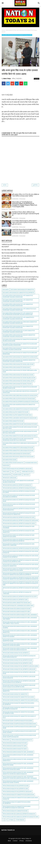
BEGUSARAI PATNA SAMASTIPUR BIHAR (13, 421)
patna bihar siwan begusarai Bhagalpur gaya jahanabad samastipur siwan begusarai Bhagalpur (20, 649)
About (9, 840)
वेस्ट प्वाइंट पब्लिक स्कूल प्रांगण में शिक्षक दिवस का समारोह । (16, 250)
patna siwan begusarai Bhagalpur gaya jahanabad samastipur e (18, 760)
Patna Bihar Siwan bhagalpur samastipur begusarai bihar (20, 700)
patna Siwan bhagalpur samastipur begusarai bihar (18, 794)
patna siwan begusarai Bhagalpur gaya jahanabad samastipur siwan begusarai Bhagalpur (18, 773)
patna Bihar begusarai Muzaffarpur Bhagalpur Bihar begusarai (19, 491)
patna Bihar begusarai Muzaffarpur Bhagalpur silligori (20, 596)
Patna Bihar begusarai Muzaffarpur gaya (15, 599)
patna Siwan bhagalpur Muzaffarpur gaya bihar (17, 791)
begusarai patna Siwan (9, 459)
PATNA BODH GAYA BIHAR (9, 477)
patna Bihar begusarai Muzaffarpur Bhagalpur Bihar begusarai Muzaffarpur (19, 496)
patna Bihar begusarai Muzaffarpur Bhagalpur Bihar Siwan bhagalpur (19, 505)
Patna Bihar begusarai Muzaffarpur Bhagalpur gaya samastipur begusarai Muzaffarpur (18, 540)
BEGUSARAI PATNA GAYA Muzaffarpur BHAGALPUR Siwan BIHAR (20, 401)
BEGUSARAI (6, 289)
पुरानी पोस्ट (35, 185)
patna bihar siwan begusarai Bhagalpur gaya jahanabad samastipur (20, 631)
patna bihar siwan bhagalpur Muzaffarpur (16, 652)
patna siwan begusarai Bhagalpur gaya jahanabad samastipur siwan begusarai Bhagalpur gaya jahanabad (20, 777)
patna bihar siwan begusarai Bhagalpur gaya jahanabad (20, 614)
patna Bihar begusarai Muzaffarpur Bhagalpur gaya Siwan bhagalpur (20, 552)
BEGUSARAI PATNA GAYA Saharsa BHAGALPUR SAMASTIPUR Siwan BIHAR (19, 405)
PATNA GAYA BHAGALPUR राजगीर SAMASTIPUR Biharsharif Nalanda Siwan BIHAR (18, 481)
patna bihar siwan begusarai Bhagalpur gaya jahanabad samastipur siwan (20, 640)
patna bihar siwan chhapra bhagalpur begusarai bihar (19, 723)
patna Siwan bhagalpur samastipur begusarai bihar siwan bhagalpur (20, 798)
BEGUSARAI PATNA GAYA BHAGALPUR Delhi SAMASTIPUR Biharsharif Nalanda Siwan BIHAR (18, 327)
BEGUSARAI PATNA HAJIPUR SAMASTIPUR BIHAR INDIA (17, 415)
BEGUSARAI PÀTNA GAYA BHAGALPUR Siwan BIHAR (16, 453)
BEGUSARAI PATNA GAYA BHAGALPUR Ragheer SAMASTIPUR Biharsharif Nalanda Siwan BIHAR (19, 335)
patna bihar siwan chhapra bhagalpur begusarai (17, 720)
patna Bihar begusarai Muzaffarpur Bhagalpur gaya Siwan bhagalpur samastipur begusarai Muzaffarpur (20, 574)
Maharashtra (7, 474)
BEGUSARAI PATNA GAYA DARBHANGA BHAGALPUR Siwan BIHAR (20, 395)
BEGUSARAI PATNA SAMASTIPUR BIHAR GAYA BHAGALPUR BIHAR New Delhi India (20, 427)
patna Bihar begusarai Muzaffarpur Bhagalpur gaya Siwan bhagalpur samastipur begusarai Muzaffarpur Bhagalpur (20, 578)
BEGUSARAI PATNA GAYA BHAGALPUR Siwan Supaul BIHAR (18, 381)
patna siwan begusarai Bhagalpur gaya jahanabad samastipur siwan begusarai (18, 768)
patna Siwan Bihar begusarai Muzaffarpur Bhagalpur (19, 813)
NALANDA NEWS (17, 474)
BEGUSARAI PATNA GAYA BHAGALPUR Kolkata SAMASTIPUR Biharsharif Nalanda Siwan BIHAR (19, 331)
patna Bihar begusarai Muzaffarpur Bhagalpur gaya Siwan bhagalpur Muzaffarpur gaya (20, 561)
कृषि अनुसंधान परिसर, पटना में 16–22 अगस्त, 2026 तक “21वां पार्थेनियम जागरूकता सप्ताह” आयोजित (25, 195)
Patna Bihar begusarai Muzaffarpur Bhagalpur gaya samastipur (18, 531)
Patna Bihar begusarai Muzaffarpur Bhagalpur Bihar (19, 488)
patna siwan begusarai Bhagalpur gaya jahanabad (18, 752)
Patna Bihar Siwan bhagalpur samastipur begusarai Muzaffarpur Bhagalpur (18, 708)
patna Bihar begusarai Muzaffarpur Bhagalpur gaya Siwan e (20, 588)
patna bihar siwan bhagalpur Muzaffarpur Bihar (17, 660)
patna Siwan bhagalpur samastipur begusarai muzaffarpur (16, 802)
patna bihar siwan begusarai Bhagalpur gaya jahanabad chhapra (20, 627)
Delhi (12, 471)
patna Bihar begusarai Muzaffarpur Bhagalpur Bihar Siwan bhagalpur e (19, 509)
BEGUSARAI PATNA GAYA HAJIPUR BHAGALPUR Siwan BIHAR (19, 398)
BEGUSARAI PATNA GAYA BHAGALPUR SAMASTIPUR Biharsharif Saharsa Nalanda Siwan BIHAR (20, 344)
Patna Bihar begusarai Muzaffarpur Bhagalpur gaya (18, 517)
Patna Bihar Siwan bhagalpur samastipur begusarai (18, 697)
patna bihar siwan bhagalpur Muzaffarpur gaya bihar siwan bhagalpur (19, 677)
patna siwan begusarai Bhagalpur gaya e (15, 749)
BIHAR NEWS (6, 465)
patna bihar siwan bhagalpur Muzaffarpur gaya (17, 663)
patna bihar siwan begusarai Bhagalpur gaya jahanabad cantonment (20, 618)
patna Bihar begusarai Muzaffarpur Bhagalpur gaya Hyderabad (18, 527)
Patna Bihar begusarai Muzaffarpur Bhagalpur (17, 485)
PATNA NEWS (6, 740)
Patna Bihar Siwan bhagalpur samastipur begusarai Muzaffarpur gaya (18, 712)
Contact (15, 840)
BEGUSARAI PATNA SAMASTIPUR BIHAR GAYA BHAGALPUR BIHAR (20, 424)
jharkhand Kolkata (27, 471)
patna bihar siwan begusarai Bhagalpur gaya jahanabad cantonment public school (20, 622)
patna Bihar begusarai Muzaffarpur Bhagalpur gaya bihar (20, 520)
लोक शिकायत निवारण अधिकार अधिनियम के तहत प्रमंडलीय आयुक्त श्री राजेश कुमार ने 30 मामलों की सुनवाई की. (25, 213)
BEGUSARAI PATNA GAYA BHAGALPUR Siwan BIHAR (16, 367)
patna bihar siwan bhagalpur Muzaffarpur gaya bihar (19, 669)
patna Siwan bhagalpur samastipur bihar (15, 811)
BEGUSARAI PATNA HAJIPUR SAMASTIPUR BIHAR (15, 412)
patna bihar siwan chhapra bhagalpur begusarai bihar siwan (19, 727)
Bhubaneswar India (31, 462)
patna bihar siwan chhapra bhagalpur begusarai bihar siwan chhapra (19, 731)
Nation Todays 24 (26, 838)
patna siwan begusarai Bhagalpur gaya (14, 746)
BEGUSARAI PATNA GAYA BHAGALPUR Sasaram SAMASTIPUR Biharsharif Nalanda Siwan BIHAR (19, 360)
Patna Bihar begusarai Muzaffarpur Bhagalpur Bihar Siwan (19, 500)
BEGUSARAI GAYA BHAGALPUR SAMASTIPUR (22, 289)
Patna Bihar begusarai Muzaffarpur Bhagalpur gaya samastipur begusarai (18, 536)
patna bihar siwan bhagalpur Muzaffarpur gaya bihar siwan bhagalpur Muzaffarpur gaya (19, 686)
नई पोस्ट (5, 185)
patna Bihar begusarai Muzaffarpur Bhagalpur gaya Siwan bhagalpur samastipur (20, 565)
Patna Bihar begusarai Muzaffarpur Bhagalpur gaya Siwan (20, 548)
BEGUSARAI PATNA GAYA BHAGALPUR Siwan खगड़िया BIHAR (18, 364)
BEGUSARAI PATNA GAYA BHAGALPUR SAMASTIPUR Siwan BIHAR (17, 34)
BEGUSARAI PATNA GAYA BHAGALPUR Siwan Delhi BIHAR (18, 374)
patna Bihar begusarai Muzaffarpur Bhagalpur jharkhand (17, 593)
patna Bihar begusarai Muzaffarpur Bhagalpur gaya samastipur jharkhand (18, 544)
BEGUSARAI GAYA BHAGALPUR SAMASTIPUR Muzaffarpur (18, 292)
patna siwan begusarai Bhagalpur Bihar (15, 743)
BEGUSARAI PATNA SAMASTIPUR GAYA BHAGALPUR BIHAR (18, 447)
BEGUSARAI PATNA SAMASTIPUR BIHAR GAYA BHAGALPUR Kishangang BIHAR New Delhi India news (18, 439)
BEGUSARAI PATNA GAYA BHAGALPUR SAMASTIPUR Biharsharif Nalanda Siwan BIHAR (20, 340)
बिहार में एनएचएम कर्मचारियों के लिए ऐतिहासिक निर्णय (14, 253)
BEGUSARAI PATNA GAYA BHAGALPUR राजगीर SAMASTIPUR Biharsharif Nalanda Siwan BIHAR (18, 296)
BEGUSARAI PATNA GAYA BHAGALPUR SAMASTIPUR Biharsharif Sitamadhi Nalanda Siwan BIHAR (20, 349)
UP (6, 820)
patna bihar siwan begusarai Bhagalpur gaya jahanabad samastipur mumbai (20, 636)
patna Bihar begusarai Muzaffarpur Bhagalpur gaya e (19, 523)
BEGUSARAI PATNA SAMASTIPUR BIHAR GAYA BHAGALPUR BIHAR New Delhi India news (20, 432)
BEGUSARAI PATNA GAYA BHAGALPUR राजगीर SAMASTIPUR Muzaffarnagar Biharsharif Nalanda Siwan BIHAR (18, 314)
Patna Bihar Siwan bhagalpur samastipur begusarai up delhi (19, 717)
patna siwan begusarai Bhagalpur (21, 740)
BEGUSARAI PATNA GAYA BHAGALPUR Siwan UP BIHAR (17, 383)
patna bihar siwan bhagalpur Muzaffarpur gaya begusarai (20, 666)
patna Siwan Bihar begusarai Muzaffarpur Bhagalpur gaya (20, 816)
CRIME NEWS (6, 471)
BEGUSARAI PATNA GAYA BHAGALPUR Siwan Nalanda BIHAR (19, 377)
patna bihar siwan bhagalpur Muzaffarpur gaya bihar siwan (19, 673)
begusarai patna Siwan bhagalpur (13, 462)
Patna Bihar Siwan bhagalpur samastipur (15, 694)
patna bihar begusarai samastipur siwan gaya (16, 602)
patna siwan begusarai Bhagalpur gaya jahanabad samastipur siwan (18, 764)
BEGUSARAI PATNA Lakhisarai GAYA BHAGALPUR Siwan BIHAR (19, 418)
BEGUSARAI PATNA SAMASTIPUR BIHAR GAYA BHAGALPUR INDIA (19, 436)
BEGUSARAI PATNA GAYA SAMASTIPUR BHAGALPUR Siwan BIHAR (20, 409)
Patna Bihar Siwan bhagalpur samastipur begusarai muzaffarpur (18, 703)
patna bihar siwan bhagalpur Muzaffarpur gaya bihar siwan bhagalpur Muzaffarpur (19, 681)
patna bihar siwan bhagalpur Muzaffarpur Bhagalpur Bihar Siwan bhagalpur (19, 656)
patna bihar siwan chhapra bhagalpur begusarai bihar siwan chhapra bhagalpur (19, 736)
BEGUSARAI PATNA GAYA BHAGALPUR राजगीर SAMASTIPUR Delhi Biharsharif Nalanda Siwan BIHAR (19, 309)
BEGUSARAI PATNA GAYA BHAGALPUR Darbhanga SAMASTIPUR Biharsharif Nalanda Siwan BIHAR (20, 322)
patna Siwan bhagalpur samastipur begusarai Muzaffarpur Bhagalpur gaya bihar (16, 807)
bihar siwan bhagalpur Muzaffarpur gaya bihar (17, 468)
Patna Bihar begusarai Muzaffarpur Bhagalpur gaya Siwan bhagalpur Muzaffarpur (20, 556)
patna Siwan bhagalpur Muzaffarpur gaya (15, 788)
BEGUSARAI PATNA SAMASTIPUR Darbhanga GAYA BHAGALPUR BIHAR (20, 444)
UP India (11, 820)
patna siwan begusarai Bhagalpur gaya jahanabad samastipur (18, 755)
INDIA (17, 471)
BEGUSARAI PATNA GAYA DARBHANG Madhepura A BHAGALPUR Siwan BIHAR (20, 392)
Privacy (22, 840)
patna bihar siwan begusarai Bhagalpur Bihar (16, 608)
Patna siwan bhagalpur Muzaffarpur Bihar (16, 785)
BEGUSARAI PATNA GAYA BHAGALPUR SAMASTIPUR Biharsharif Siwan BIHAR (20, 353)
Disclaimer (29, 840)
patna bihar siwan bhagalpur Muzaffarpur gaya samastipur (17, 690)
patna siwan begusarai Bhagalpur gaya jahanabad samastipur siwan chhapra (18, 782)
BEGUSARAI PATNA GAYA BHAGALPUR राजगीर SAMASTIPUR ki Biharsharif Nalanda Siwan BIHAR (18, 318)
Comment (36, 78)
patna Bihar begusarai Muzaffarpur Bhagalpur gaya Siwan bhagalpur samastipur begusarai (20, 569)
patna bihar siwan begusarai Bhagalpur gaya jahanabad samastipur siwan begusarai (20, 644)
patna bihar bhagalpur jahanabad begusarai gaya (18, 605)
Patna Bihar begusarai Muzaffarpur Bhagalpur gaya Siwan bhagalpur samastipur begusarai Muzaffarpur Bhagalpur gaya (20, 583)
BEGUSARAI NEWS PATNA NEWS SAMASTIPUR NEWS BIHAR (18, 456)
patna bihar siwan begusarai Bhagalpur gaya (16, 611)
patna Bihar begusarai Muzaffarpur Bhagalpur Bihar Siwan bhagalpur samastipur (19, 513)
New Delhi (26, 474)
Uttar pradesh (19, 820)
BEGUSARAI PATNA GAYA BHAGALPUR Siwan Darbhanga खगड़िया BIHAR (20, 371)
